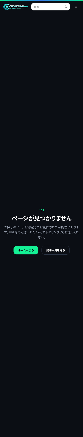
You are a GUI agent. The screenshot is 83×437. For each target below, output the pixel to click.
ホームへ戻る (26, 250)
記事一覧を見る (55, 250)
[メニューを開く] (76, 7)
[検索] (67, 6)
